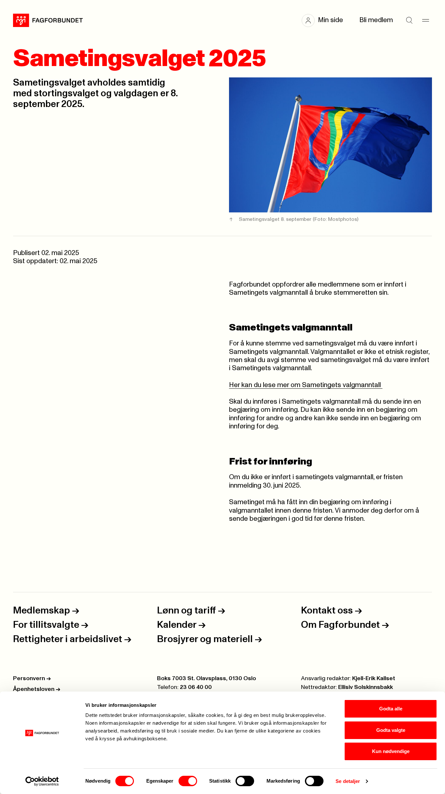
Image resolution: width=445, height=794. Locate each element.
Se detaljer (348, 781)
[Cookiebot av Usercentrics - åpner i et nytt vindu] (42, 781)
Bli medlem (376, 20)
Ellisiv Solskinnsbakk (365, 687)
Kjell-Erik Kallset (373, 678)
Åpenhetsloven (36, 689)
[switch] (188, 781)
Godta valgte (390, 730)
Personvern (32, 678)
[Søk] (409, 20)
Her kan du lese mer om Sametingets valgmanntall (305, 385)
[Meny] (425, 20)
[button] (326, 20)
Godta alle (390, 708)
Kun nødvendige (390, 751)
